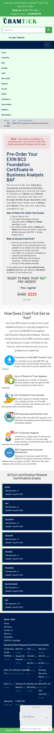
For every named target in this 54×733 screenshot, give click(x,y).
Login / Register (17, 38)
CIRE (29, 649)
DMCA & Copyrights (12, 640)
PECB (3, 94)
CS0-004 (30, 656)
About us (7, 634)
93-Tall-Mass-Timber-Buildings (9, 652)
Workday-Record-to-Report (43, 673)
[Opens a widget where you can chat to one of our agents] (36, 718)
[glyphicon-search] (48, 30)
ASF (6, 600)
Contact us (8, 630)
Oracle (4, 89)
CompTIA (5, 58)
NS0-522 (42, 649)
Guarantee (8, 637)
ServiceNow (6, 104)
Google (4, 68)
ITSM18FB (9, 568)
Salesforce (6, 99)
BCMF (7, 487)
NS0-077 (19, 649)
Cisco (3, 52)
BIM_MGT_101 (45, 684)
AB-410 (42, 656)
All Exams (8, 627)
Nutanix (4, 84)
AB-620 (30, 663)
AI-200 (41, 663)
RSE (28, 670)
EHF (7, 504)
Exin (3, 63)
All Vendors (6, 115)
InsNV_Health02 (22, 670)
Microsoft (5, 78)
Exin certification (25, 121)
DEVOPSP (9, 520)
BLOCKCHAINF (11, 584)
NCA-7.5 (7, 684)
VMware (4, 110)
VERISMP (9, 536)
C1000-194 (20, 701)
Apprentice (8, 701)
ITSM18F (8, 552)
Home (6, 121)
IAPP (3, 73)
